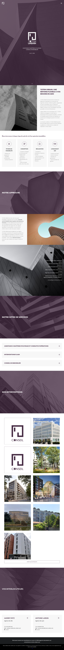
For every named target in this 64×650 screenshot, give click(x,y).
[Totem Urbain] (3, 3)
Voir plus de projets (32, 561)
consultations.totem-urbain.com (32, 642)
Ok (32, 648)
